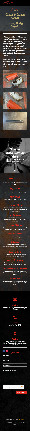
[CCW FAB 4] (15, 126)
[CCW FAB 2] (15, 106)
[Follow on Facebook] (4, 348)
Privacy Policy (15, 418)
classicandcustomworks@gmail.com (15, 305)
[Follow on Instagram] (7, 348)
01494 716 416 (15, 322)
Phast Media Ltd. (21, 416)
